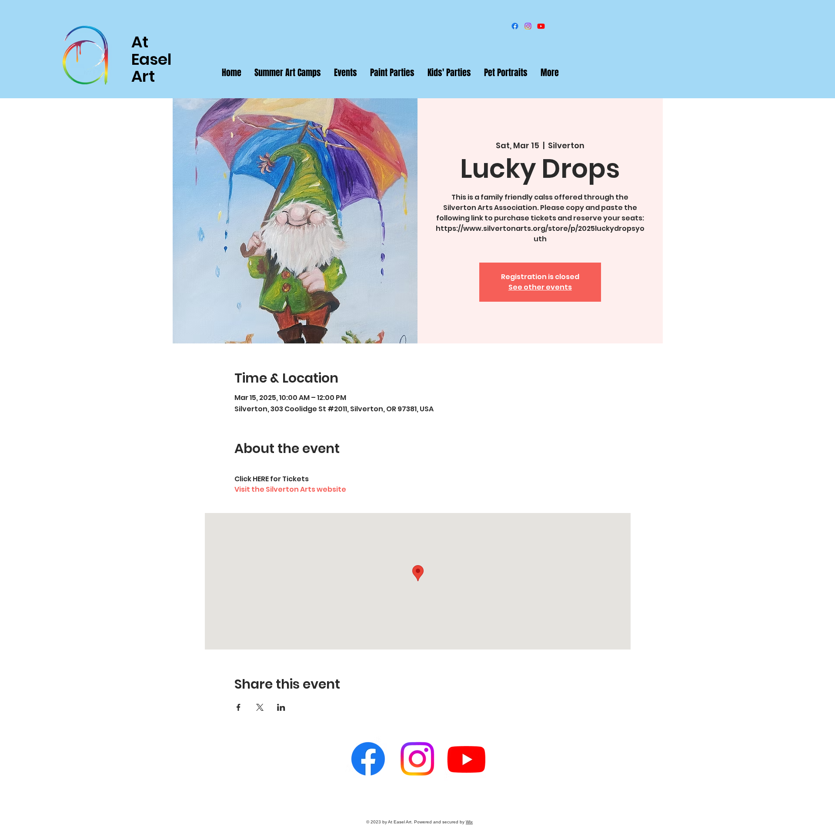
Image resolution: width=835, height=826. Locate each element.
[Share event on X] (260, 707)
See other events (540, 287)
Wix (469, 821)
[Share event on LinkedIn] (281, 707)
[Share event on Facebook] (238, 707)
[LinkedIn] (541, 26)
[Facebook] (515, 26)
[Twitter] (528, 26)
